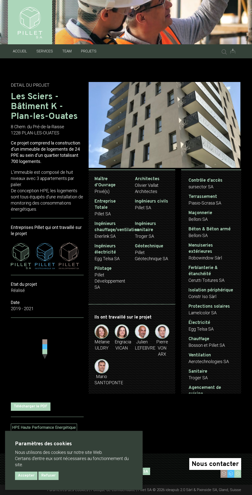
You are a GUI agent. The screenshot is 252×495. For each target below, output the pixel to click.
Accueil (20, 51)
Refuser (48, 475)
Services (44, 51)
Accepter (26, 475)
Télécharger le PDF (30, 406)
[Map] (47, 360)
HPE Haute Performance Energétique (44, 427)
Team (67, 51)
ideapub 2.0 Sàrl (179, 490)
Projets (88, 51)
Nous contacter (215, 464)
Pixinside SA (207, 490)
